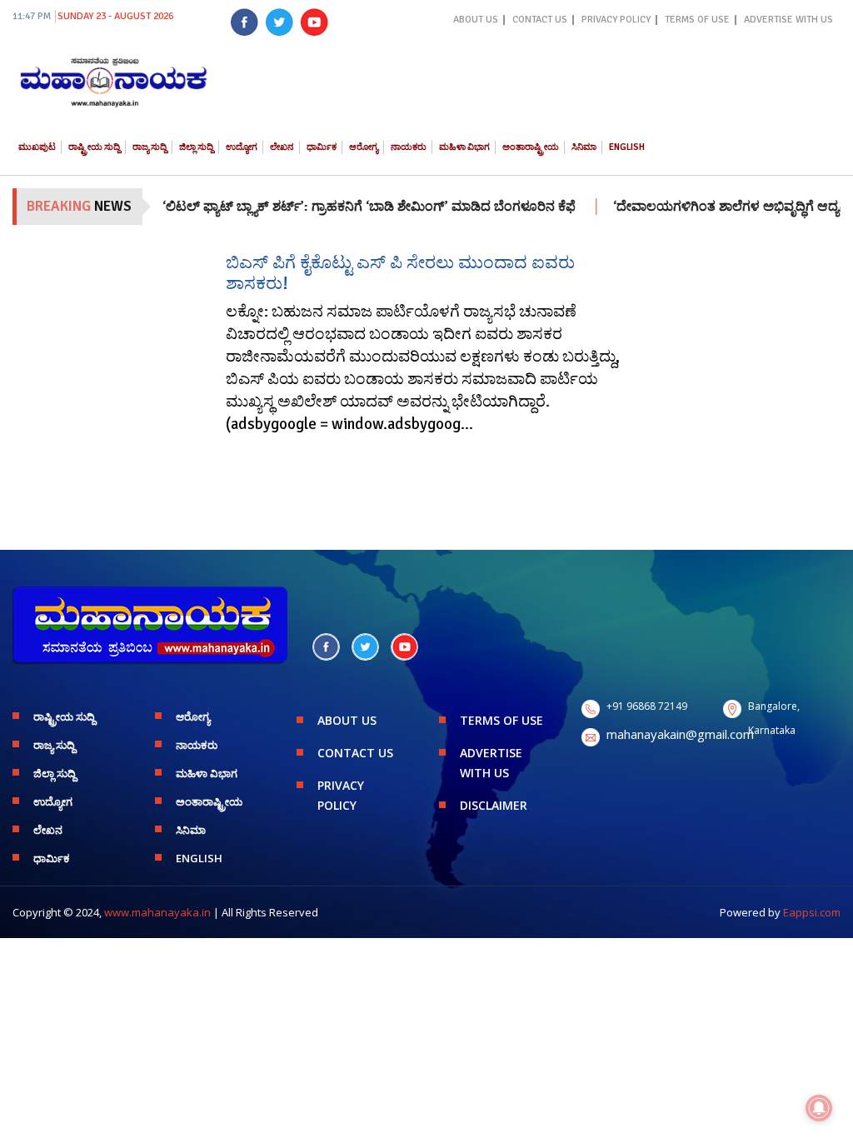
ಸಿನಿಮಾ (583, 147)
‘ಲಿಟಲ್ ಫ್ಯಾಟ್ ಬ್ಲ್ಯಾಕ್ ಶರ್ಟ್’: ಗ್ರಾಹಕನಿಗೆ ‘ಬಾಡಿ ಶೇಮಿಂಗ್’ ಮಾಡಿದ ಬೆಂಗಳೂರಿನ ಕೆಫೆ (349, 206)
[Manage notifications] (819, 1108)
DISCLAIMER (493, 805)
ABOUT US (475, 19)
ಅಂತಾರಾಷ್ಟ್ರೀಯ (530, 147)
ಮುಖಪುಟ (37, 147)
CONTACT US (539, 19)
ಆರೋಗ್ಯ (363, 147)
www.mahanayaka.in (157, 912)
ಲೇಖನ (282, 147)
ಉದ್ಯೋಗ (241, 147)
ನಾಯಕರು (408, 147)
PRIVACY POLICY (616, 19)
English (627, 147)
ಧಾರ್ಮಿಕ (322, 147)
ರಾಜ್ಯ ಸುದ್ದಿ (149, 147)
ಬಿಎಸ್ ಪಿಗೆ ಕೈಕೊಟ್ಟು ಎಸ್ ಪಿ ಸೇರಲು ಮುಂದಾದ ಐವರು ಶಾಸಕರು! (400, 273)
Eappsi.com (812, 912)
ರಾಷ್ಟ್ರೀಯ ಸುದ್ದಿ (94, 147)
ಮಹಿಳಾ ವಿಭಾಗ (464, 147)
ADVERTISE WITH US (788, 19)
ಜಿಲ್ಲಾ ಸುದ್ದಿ (196, 147)
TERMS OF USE (697, 19)
